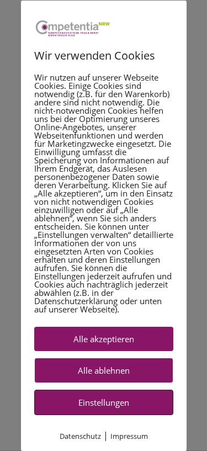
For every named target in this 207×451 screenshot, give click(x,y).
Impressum (129, 436)
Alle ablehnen (104, 369)
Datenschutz (80, 436)
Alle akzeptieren (103, 338)
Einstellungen (103, 401)
